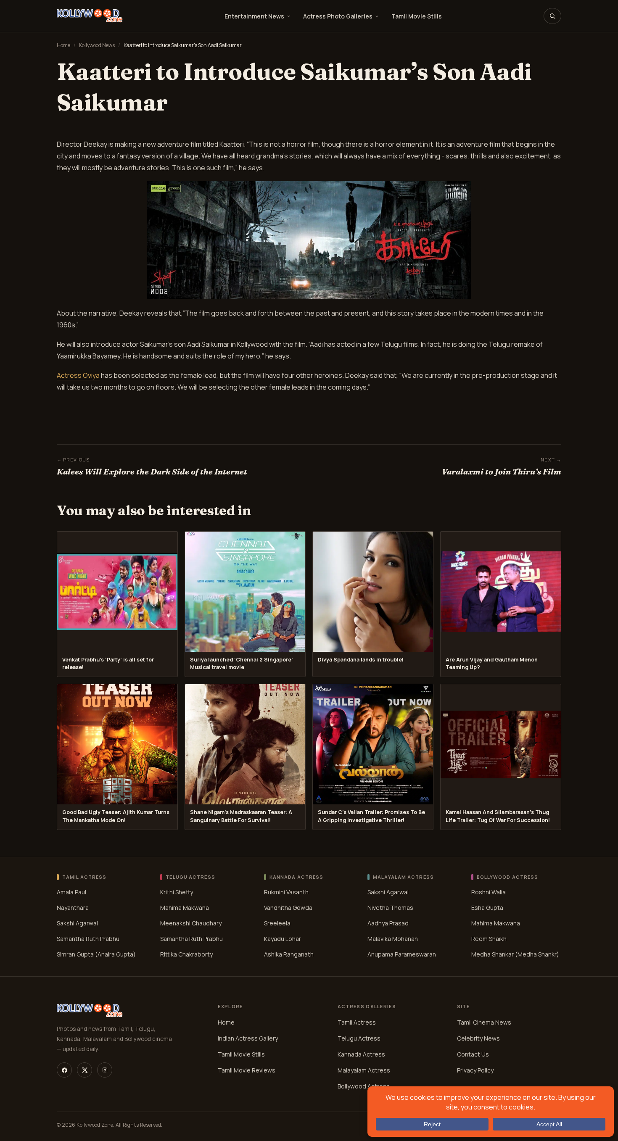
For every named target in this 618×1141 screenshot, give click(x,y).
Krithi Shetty (176, 892)
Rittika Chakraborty (186, 954)
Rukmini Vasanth (286, 892)
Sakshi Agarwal (77, 923)
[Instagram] (104, 1070)
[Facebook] (64, 1070)
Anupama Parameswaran (401, 954)
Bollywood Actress (364, 1086)
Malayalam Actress (364, 1070)
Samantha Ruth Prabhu (88, 939)
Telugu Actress (359, 1038)
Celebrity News (478, 1038)
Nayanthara (73, 908)
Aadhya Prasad (388, 923)
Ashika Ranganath (289, 954)
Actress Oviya (78, 375)
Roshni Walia (488, 892)
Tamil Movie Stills (416, 16)
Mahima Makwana (184, 908)
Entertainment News (254, 16)
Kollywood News (97, 45)
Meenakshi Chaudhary (191, 923)
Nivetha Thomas (390, 908)
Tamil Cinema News (484, 1022)
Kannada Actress (361, 1054)
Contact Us (473, 1054)
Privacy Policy (475, 1070)
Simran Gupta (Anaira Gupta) (96, 954)
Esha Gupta (487, 908)
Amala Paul (71, 892)
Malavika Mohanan (392, 939)
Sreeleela (277, 923)
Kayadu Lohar (282, 939)
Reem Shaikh (489, 939)
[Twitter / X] (84, 1070)
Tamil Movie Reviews (246, 1070)
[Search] (552, 16)
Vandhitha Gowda (288, 908)
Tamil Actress (357, 1022)
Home (63, 45)
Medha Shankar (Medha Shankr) (515, 954)
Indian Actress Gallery (248, 1038)
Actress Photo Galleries (337, 16)
